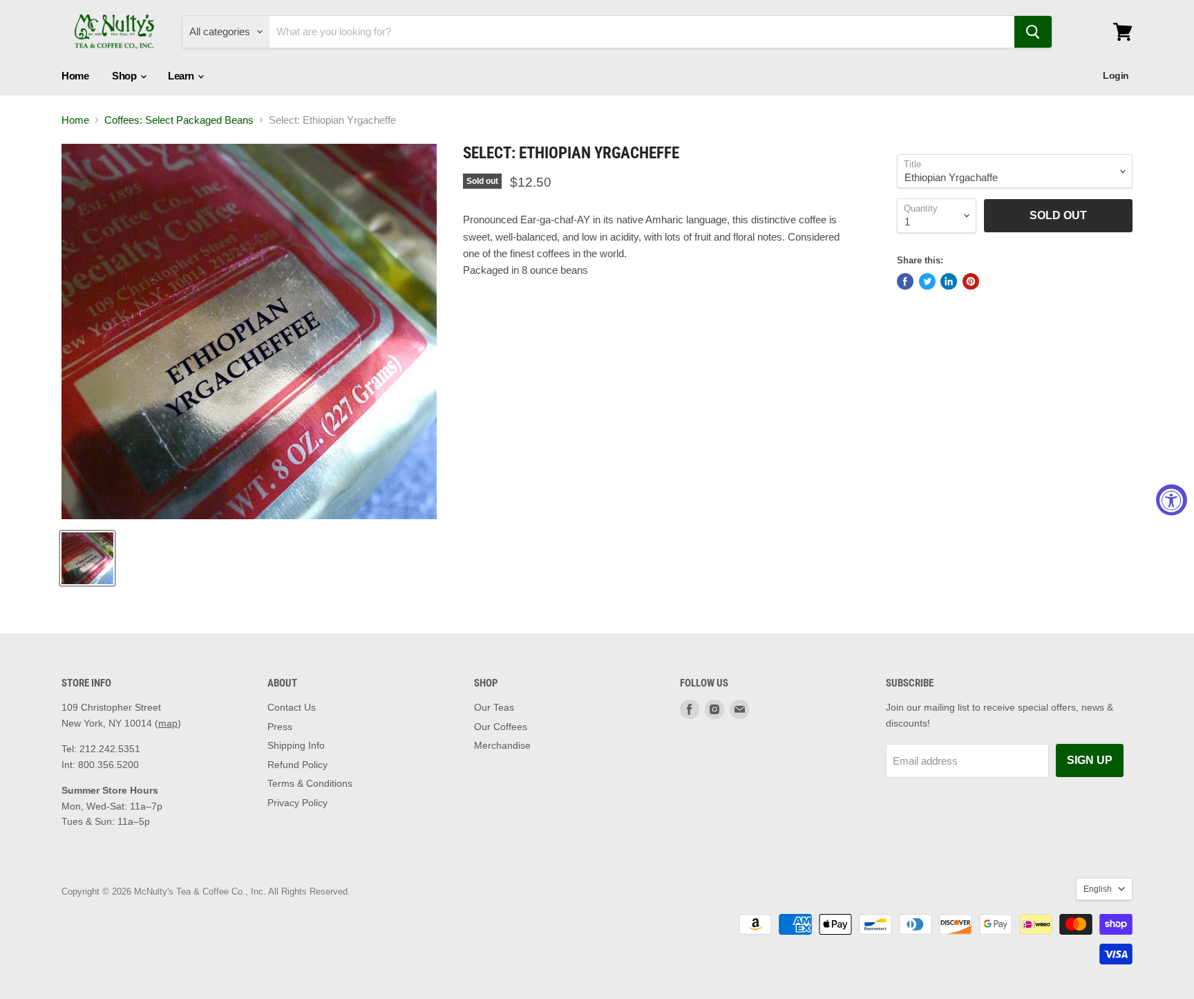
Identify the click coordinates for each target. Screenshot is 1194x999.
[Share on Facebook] (905, 281)
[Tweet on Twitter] (927, 281)
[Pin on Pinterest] (971, 281)
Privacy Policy (297, 802)
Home (74, 76)
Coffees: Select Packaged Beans (179, 120)
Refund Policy (297, 764)
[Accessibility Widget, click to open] (1171, 499)
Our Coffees (500, 726)
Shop (125, 76)
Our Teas (494, 707)
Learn (182, 76)
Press (279, 726)
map (168, 723)
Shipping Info (296, 745)
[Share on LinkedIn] (948, 281)
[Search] (1033, 32)
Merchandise (502, 745)
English (1097, 889)
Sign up (1089, 760)
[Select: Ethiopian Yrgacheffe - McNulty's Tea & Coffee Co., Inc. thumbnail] (87, 558)
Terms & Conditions (309, 783)
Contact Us (291, 707)
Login (1116, 75)
